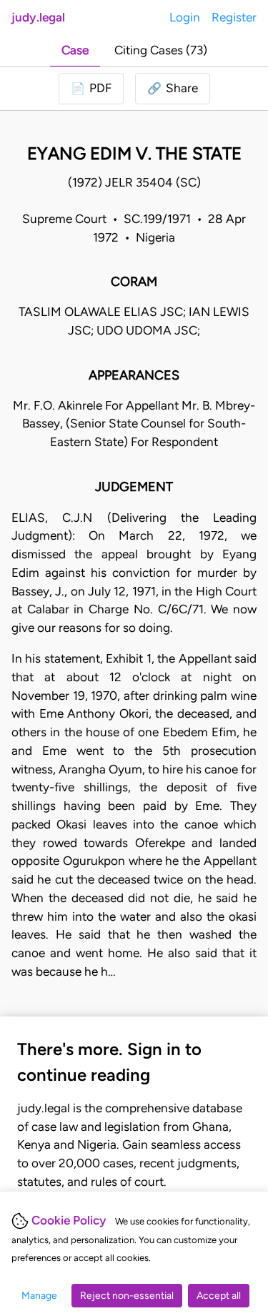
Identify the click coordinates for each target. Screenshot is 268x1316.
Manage (39, 1296)
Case (75, 50)
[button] (172, 88)
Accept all (219, 1296)
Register (234, 17)
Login (184, 17)
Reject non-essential (127, 1296)
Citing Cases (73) (160, 50)
